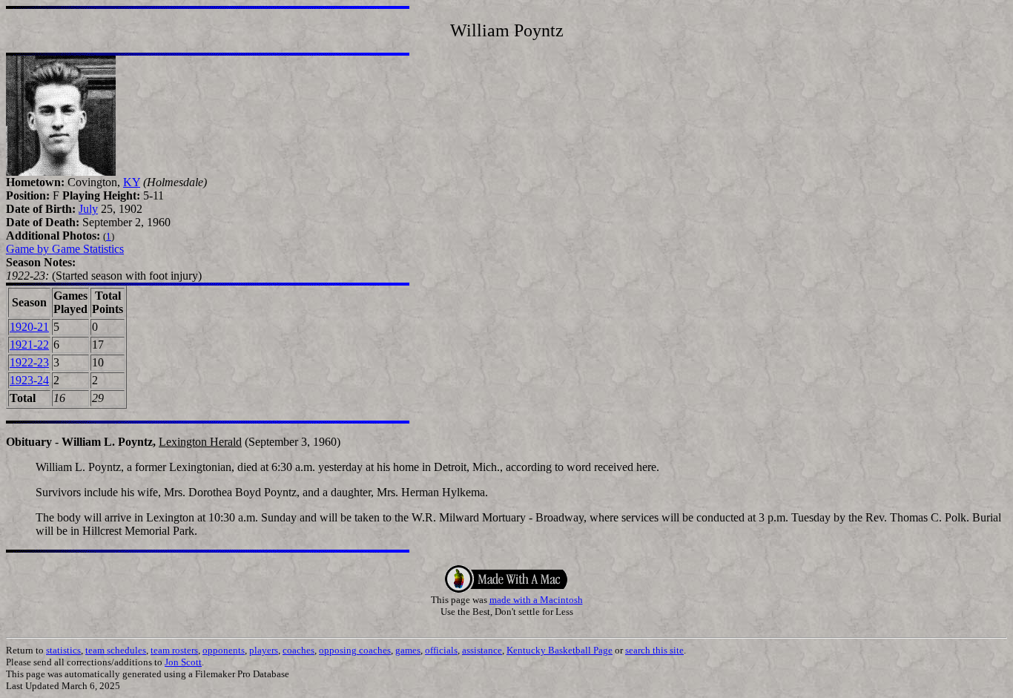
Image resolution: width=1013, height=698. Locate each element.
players (263, 650)
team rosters (174, 650)
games (407, 650)
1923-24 (29, 380)
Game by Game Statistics (65, 249)
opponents (223, 650)
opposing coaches (355, 650)
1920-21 (29, 326)
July (88, 209)
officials (441, 650)
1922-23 (29, 362)
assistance (482, 650)
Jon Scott (183, 662)
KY (131, 182)
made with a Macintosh (536, 599)
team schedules (115, 650)
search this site (654, 650)
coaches (298, 650)
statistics (63, 650)
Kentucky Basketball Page (559, 650)
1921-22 (29, 344)
